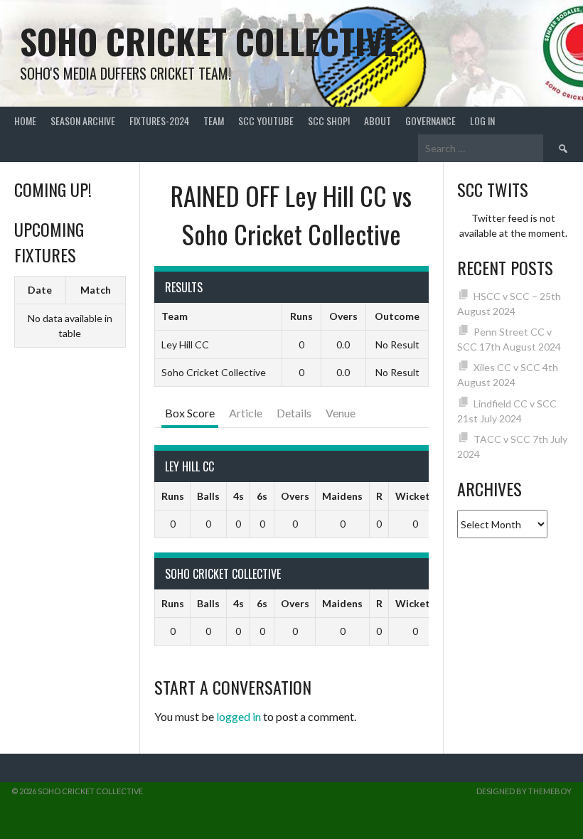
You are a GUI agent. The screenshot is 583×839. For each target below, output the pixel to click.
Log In (482, 120)
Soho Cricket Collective (209, 41)
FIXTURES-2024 (159, 120)
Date (40, 290)
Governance (430, 120)
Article (245, 412)
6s (262, 496)
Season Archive (82, 120)
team (213, 120)
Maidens (342, 496)
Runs (172, 496)
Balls (208, 496)
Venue (340, 412)
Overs (295, 496)
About (377, 120)
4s (238, 496)
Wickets (415, 496)
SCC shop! (329, 120)
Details (294, 412)
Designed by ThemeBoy (524, 791)
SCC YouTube (266, 120)
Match (95, 290)
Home (25, 120)
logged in (238, 716)
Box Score (190, 412)
